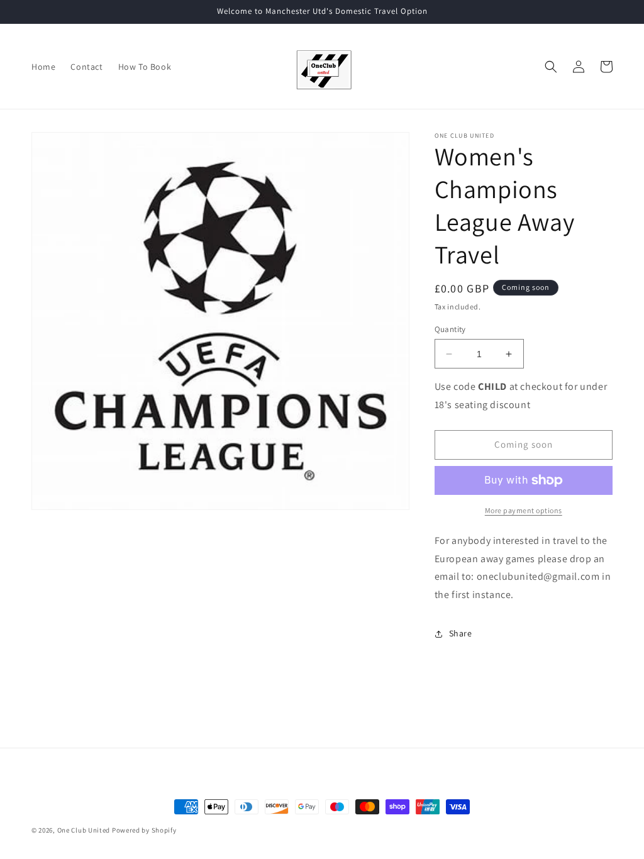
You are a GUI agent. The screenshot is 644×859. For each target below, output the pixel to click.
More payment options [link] (523, 510)
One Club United (84, 830)
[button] (551, 66)
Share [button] (460, 633)
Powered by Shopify (144, 830)
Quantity (450, 329)
